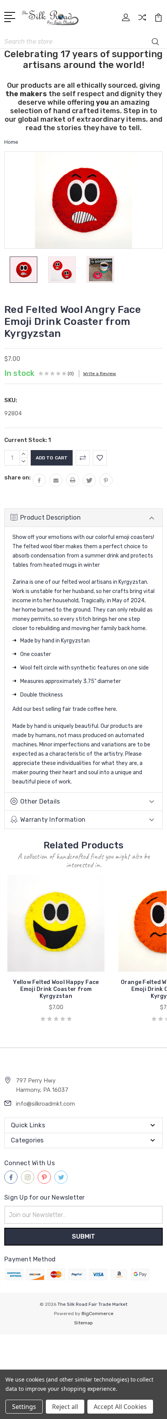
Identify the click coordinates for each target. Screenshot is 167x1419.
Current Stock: (27, 440)
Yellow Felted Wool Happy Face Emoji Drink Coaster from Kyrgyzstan (56, 989)
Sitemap (83, 1323)
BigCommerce (97, 1313)
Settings (24, 1406)
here (110, 709)
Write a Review (99, 373)
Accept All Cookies (120, 1406)
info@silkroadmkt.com (45, 1103)
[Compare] (142, 20)
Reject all (65, 1406)
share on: (17, 477)
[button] (83, 1348)
